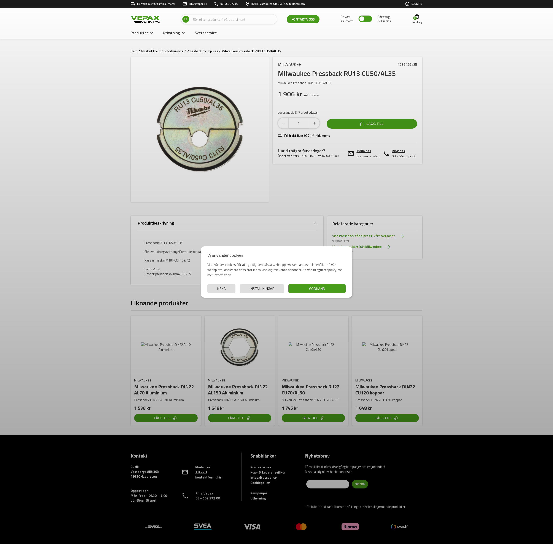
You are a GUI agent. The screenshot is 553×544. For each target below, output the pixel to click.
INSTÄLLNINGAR (261, 288)
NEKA (221, 288)
